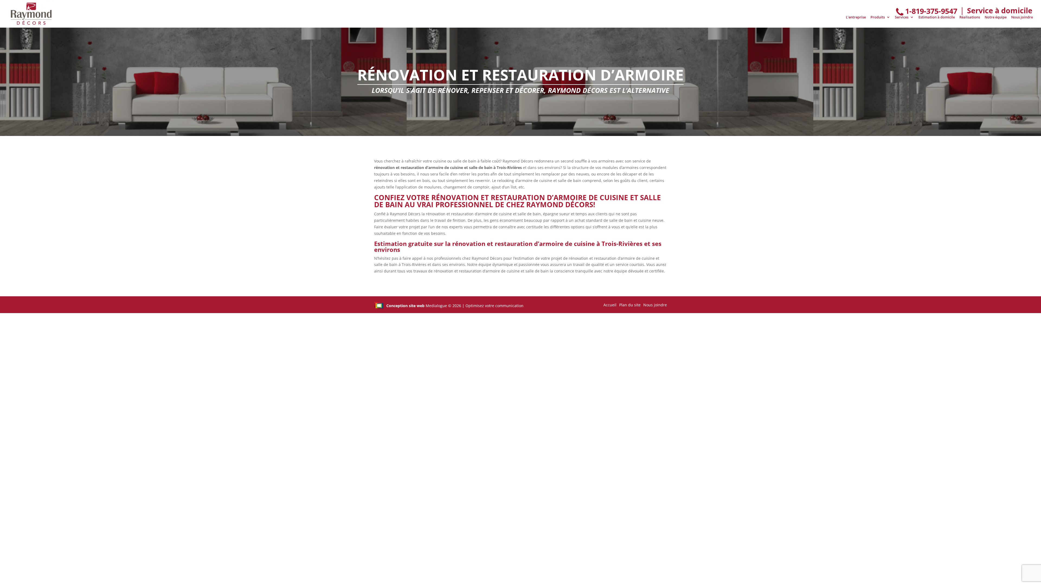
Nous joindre (1022, 17)
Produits (877, 17)
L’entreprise (856, 17)
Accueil (609, 304)
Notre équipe (996, 17)
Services (901, 17)
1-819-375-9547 (931, 11)
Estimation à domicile (936, 17)
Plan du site (630, 304)
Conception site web (405, 305)
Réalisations (969, 17)
